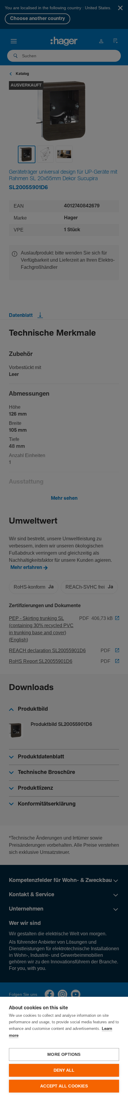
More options (63, 1054)
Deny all (64, 1070)
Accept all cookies (64, 1086)
